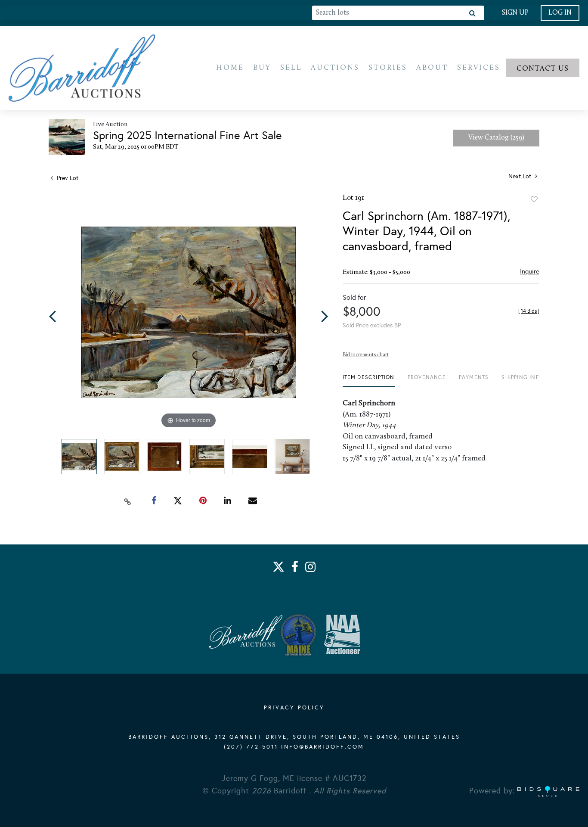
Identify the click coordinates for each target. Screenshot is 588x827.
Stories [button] (387, 68)
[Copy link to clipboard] (128, 501)
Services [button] (478, 68)
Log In (560, 12)
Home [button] (230, 68)
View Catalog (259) (496, 137)
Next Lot (520, 176)
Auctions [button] (335, 68)
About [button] (432, 68)
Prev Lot (66, 178)
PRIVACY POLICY (294, 707)
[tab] (369, 380)
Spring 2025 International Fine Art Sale (187, 135)
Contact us (543, 68)
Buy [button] (262, 68)
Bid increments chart (366, 355)
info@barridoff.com (322, 746)
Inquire (529, 271)
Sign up (515, 12)
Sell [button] (291, 68)
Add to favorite (534, 199)
